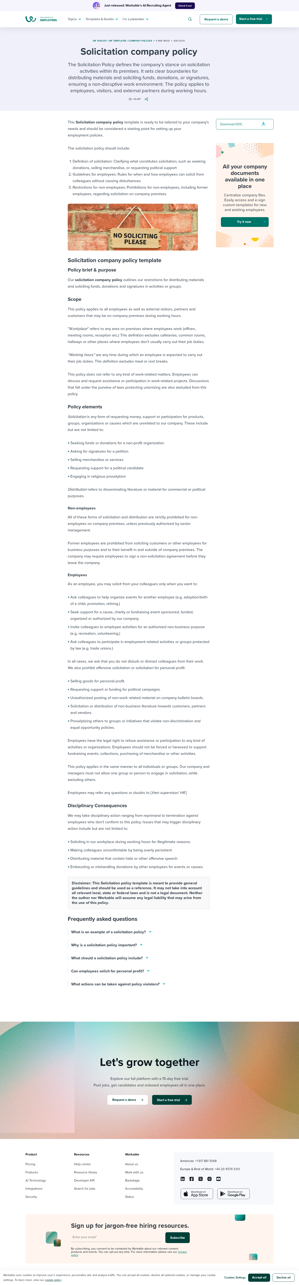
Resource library (85, 1172)
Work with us (134, 1172)
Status (129, 1197)
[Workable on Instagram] (218, 1180)
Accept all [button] (259, 1277)
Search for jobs (84, 1189)
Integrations (33, 1189)
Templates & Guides (100, 19)
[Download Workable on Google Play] (233, 1193)
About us (131, 1164)
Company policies (140, 41)
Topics (72, 19)
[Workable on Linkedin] (182, 1180)
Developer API (84, 1180)
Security (31, 1197)
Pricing (30, 1164)
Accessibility (134, 1189)
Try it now (244, 222)
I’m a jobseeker (133, 19)
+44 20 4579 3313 (227, 1169)
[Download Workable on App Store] (196, 1193)
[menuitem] (73, 19)
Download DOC (231, 124)
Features (31, 1172)
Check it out (185, 5)
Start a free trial (250, 19)
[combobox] (190, 19)
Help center (82, 1164)
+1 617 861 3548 (206, 1161)
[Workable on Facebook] (191, 1180)
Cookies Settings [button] (235, 1277)
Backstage (132, 1180)
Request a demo (216, 19)
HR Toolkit (100, 41)
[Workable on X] (209, 1180)
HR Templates (118, 41)
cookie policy (53, 1280)
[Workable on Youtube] (200, 1180)
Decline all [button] (284, 1277)
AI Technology (35, 1180)
